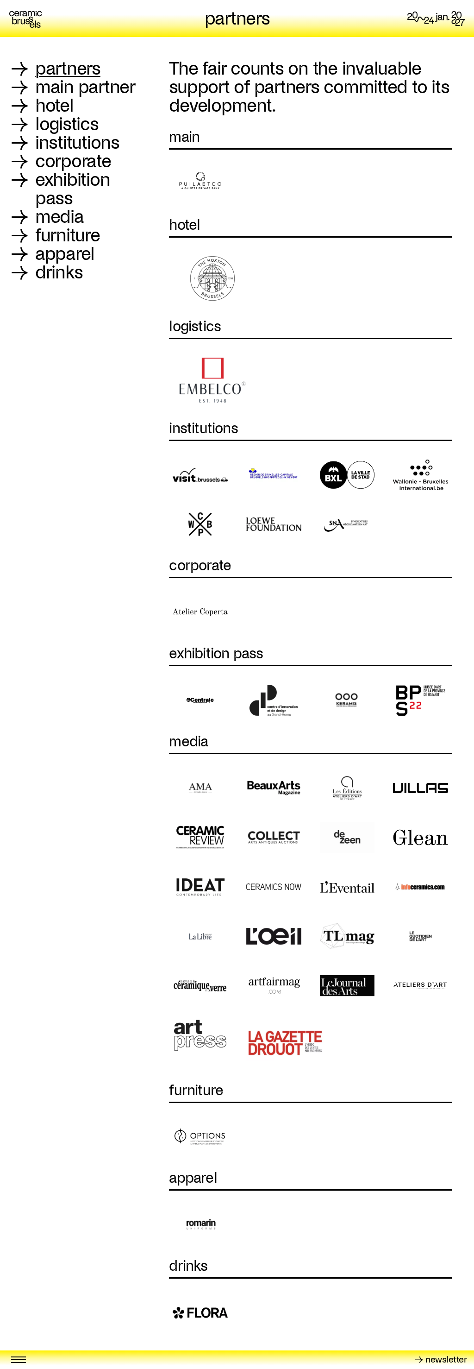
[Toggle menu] (18, 1359)
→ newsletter (441, 1359)
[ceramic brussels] (25, 18)
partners (237, 19)
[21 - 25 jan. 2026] (436, 18)
